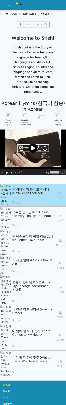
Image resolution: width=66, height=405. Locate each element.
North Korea (29, 13)
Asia (14, 13)
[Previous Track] (2, 172)
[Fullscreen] (63, 172)
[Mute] (47, 172)
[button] (8, 4)
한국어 (6, 391)
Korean (45, 13)
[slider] (55, 172)
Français (7, 397)
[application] (33, 152)
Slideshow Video (25, 122)
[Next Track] (11, 172)
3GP (8, 122)
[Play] (7, 172)
